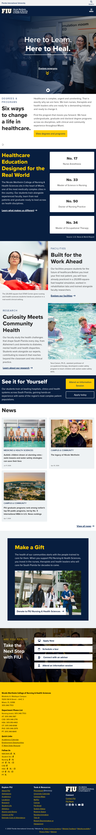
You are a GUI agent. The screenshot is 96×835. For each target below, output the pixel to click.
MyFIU (36, 799)
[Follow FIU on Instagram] (67, 805)
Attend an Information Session (79, 383)
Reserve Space (40, 811)
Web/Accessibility (83, 828)
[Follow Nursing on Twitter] (13, 759)
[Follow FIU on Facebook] (73, 805)
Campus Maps (39, 796)
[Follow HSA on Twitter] (11, 768)
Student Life (7, 805)
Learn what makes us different (18, 210)
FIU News (70, 801)
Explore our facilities (61, 295)
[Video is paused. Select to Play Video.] (48, 90)
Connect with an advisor (55, 657)
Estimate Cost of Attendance (13, 817)
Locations (6, 799)
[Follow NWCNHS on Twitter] (14, 753)
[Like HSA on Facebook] (7, 768)
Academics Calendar (10, 739)
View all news (84, 526)
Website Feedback (69, 828)
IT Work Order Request (11, 745)
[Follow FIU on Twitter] (76, 805)
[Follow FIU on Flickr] (82, 805)
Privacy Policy (44, 831)
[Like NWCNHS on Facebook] (11, 753)
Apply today (80, 394)
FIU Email (37, 805)
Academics (6, 796)
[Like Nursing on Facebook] (10, 759)
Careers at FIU (7, 814)
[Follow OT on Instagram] (13, 771)
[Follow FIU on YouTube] (79, 805)
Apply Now (48, 640)
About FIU (6, 790)
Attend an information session (57, 665)
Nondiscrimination (41, 814)
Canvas (37, 802)
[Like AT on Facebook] (6, 762)
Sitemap (54, 831)
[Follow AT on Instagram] (13, 762)
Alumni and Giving (9, 811)
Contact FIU (71, 798)
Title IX (36, 817)
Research (5, 802)
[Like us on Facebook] (7, 765)
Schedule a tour (50, 649)
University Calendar (42, 793)
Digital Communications (52, 828)
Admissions (6, 793)
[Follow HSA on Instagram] (15, 768)
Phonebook (38, 790)
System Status (39, 808)
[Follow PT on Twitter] (6, 774)
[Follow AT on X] (9, 762)
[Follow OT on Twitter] (9, 771)
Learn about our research (16, 368)
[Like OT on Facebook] (6, 771)
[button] (91, 11)
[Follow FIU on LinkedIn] (70, 805)
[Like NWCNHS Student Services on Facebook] (13, 756)
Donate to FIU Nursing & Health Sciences (39, 611)
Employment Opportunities (13, 742)
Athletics (5, 808)
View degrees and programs (50, 133)
